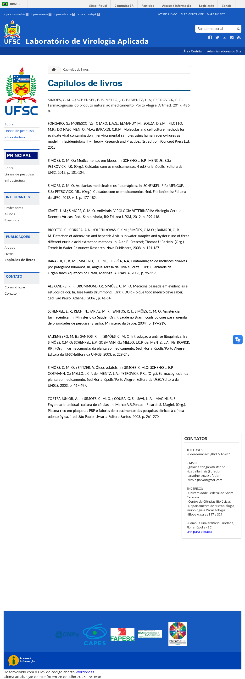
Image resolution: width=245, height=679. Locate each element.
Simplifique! (98, 6)
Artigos (10, 247)
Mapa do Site (216, 14)
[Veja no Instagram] (232, 37)
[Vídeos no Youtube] (225, 37)
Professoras (14, 208)
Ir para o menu (41, 14)
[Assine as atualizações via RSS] (239, 37)
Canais (226, 6)
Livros (9, 254)
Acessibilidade (167, 14)
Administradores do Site (224, 51)
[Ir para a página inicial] (52, 69)
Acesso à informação (176, 6)
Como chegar (15, 287)
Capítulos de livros (20, 260)
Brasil (15, 4)
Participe (147, 6)
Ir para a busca (64, 14)
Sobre (9, 124)
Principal (19, 155)
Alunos (10, 214)
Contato (11, 293)
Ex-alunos (12, 220)
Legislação (206, 6)
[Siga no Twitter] (217, 37)
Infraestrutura (15, 137)
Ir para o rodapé (88, 14)
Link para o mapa (199, 531)
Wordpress (85, 671)
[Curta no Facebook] (210, 37)
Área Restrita (193, 51)
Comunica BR (124, 6)
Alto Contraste (192, 14)
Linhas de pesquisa (19, 131)
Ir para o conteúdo (16, 14)
